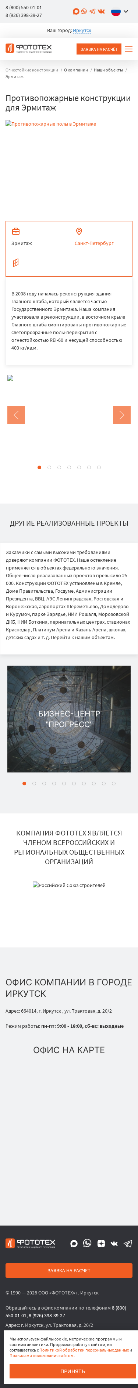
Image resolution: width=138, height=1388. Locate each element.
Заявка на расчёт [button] (99, 49)
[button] (121, 11)
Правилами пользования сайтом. (42, 1355)
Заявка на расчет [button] (69, 1270)
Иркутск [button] (82, 30)
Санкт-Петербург (94, 243)
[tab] (39, 467)
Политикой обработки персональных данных (84, 1350)
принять (72, 1371)
